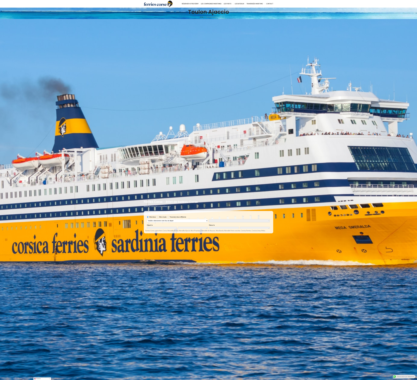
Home (202, 17)
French (38, 378)
